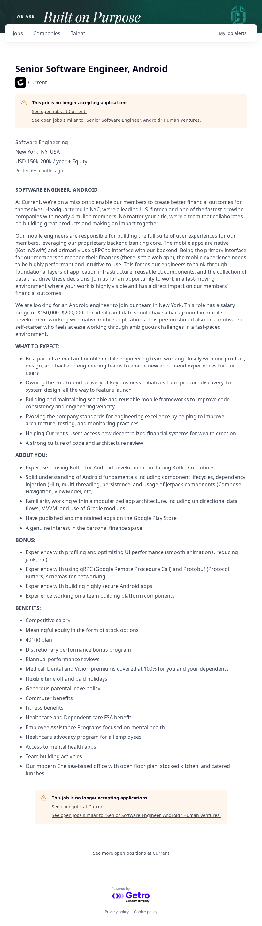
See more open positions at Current (131, 853)
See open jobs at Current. (59, 111)
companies (46, 33)
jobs (18, 33)
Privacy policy (117, 911)
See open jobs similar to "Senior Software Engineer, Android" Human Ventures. (116, 120)
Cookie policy (145, 911)
